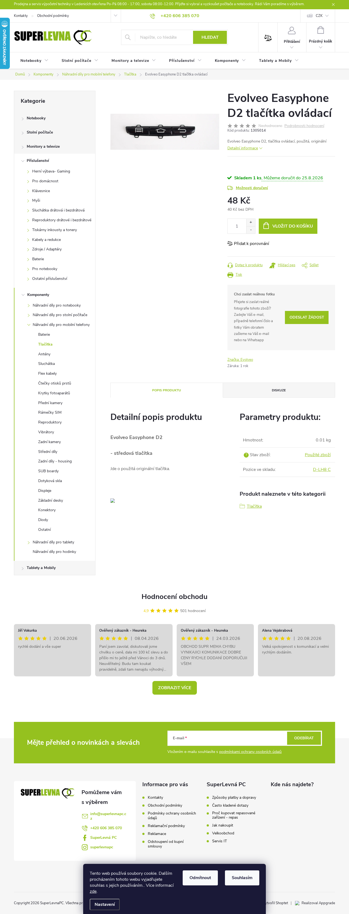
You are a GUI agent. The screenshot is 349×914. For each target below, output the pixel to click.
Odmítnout (200, 878)
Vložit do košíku (292, 226)
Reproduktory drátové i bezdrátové (61, 220)
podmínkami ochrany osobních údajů (250, 751)
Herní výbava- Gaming (51, 171)
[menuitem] (34, 60)
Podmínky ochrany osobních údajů (172, 816)
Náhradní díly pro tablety (53, 542)
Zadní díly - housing (55, 461)
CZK (319, 15)
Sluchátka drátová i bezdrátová (58, 210)
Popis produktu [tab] (166, 390)
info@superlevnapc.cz (108, 816)
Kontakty (21, 15)
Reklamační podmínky (166, 825)
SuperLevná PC (103, 837)
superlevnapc (101, 847)
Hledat (210, 37)
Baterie (38, 259)
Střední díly (47, 451)
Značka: (240, 359)
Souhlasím (242, 878)
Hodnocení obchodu (174, 596)
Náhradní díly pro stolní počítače (60, 314)
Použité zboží (318, 455)
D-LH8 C (322, 470)
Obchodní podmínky (53, 15)
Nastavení (105, 904)
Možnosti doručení (252, 187)
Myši (36, 200)
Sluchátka (46, 363)
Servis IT (219, 841)
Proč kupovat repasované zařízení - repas (233, 815)
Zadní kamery (49, 441)
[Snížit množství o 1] (250, 230)
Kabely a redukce (46, 239)
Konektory (47, 510)
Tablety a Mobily (41, 567)
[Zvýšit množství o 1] (250, 222)
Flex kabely (47, 373)
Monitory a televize (43, 146)
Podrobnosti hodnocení (304, 126)
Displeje (44, 490)
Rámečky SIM (50, 412)
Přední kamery (50, 402)
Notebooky (36, 118)
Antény (44, 354)
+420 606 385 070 (106, 828)
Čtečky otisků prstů (54, 383)
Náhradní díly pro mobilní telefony (61, 324)
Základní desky (50, 500)
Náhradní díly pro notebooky (57, 305)
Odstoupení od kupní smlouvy (165, 844)
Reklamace (157, 833)
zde (93, 891)
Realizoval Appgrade (318, 903)
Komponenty (38, 294)
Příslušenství (38, 160)
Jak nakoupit (222, 825)
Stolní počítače (40, 132)
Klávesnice (41, 190)
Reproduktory (50, 422)
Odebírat (304, 738)
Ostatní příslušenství (49, 278)
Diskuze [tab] (279, 390)
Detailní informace (242, 148)
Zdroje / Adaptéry (47, 249)
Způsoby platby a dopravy (234, 797)
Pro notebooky (44, 268)
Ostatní (44, 529)
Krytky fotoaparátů (54, 393)
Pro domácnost (45, 181)
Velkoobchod (223, 833)
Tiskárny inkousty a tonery (54, 229)
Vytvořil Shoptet (275, 903)
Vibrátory (46, 432)
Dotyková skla (50, 480)
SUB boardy (48, 471)
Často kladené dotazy (230, 805)
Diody (43, 519)
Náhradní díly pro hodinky (54, 551)
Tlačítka (45, 344)
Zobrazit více (174, 688)
